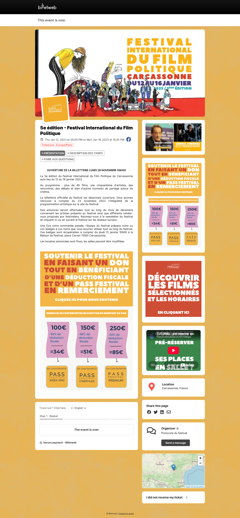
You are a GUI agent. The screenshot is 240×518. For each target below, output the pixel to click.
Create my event (126, 513)
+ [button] (200, 458)
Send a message (175, 442)
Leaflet (187, 487)
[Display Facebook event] (128, 139)
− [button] (200, 463)
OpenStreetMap (198, 487)
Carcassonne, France (175, 388)
